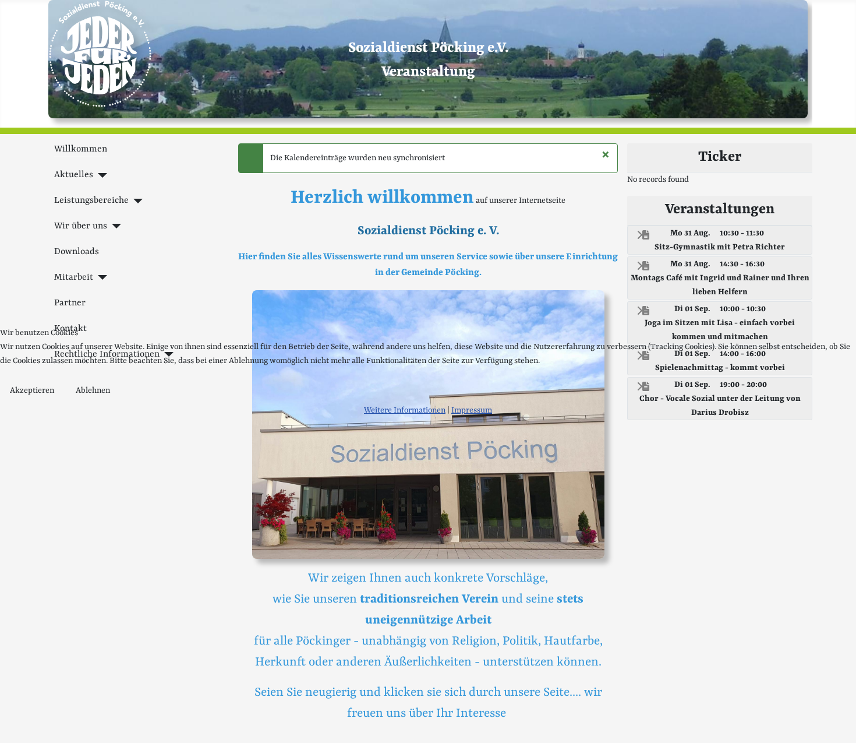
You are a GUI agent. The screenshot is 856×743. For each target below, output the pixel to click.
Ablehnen (93, 390)
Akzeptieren (32, 390)
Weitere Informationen (404, 410)
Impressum (471, 410)
